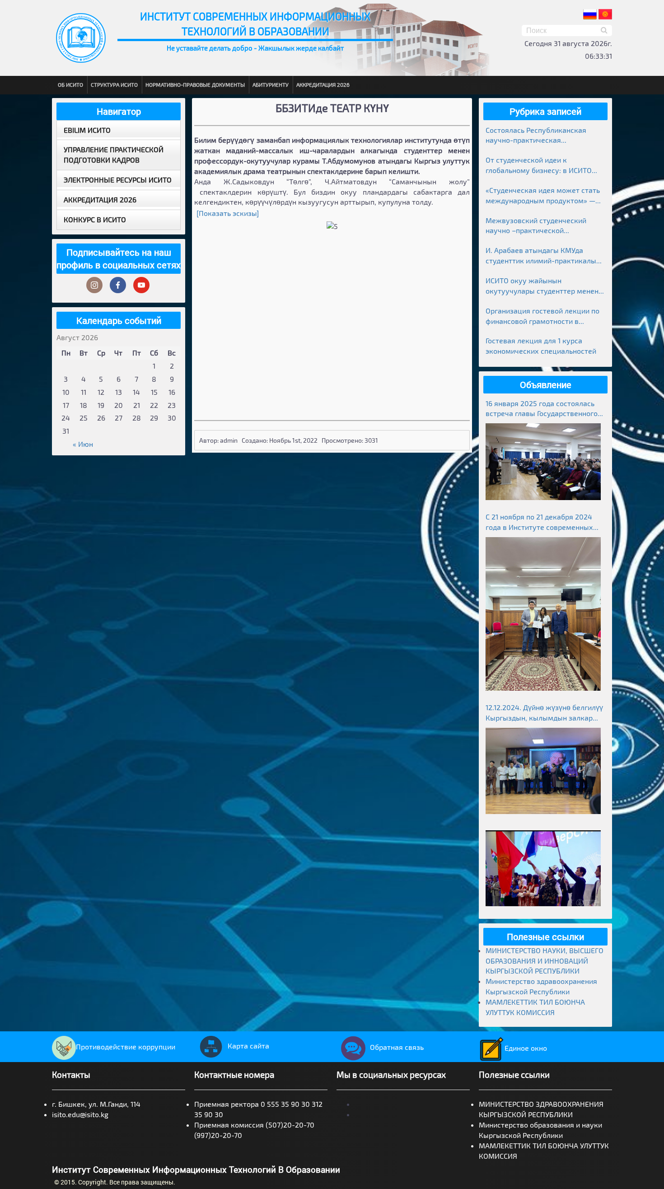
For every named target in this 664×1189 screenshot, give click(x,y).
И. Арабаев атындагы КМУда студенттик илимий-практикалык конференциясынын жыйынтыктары (543, 256)
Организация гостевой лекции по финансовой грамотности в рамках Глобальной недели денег (542, 316)
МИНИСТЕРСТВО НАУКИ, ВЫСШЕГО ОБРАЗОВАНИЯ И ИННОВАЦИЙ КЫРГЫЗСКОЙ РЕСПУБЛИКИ (544, 960)
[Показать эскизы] (227, 213)
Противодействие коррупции (125, 1046)
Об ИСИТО (70, 84)
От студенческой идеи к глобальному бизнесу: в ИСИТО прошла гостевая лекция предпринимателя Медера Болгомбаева (539, 165)
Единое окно (526, 1048)
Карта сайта (248, 1045)
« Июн (83, 444)
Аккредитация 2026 (323, 84)
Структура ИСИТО (114, 84)
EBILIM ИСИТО (87, 130)
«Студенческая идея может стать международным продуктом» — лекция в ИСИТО (543, 196)
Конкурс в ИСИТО (95, 219)
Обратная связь (397, 1047)
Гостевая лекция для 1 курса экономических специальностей (541, 345)
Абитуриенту (271, 84)
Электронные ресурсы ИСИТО (118, 179)
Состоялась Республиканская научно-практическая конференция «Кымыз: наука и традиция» (539, 136)
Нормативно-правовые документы (195, 84)
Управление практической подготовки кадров (114, 154)
